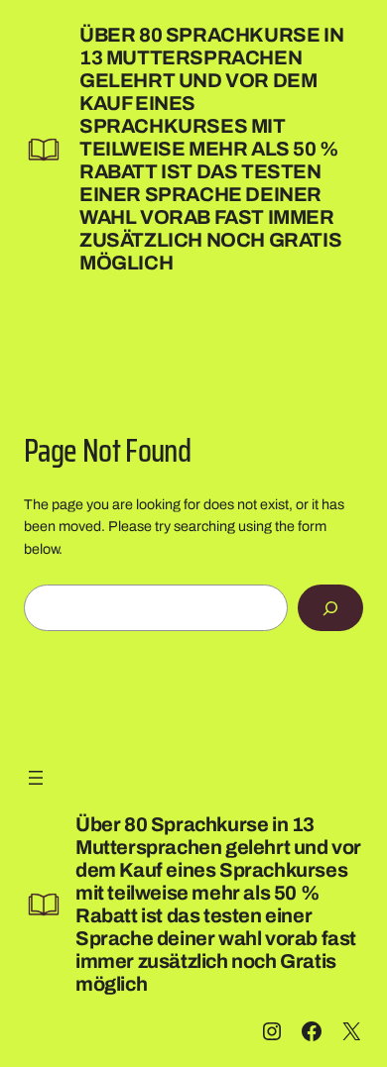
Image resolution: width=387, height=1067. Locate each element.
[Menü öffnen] (36, 778)
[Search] (330, 608)
